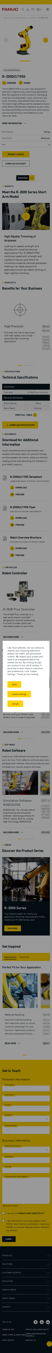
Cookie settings (19, 694)
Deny (14, 684)
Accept (15, 703)
